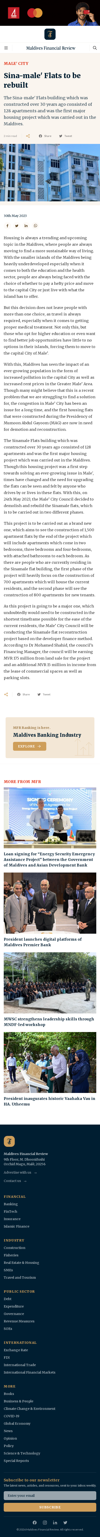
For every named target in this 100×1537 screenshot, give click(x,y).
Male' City (16, 63)
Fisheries (11, 1255)
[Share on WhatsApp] (35, 225)
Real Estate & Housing (21, 1263)
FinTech (10, 1211)
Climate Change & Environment (29, 1409)
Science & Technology (22, 1453)
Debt (7, 1299)
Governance (14, 1314)
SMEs (8, 1270)
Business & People (18, 1401)
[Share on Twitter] (16, 225)
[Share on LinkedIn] (26, 225)
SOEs (8, 1329)
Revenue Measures (19, 1321)
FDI (7, 1357)
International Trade (20, 1365)
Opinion (10, 1438)
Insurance (12, 1219)
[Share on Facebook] (7, 225)
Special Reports (16, 1461)
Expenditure (14, 1306)
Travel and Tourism (20, 1277)
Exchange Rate (16, 1350)
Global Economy (17, 1423)
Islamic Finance (16, 1226)
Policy (9, 1446)
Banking (11, 1204)
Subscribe (49, 1507)
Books (9, 1394)
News (8, 1431)
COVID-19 (11, 1416)
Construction (14, 1248)
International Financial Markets (29, 1372)
